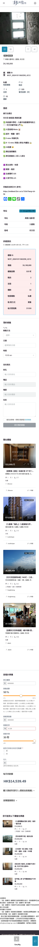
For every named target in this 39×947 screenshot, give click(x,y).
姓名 (5, 370)
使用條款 (28, 420)
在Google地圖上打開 (28, 211)
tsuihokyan (10, 537)
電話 (5, 380)
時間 (5, 351)
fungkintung (11, 590)
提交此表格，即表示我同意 (18, 420)
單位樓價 (6, 680)
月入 (4, 759)
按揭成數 (6, 689)
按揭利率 (6, 725)
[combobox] (19, 335)
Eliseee (9, 484)
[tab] (4, 49)
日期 (5, 341)
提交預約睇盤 (19, 425)
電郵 (5, 390)
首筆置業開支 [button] (9, 800)
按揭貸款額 (7, 716)
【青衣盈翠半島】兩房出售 (24, 836)
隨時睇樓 (10, 55)
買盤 (5, 55)
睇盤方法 (6, 331)
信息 (5, 400)
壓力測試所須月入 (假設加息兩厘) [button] (17, 791)
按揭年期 (6, 734)
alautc (9, 643)
